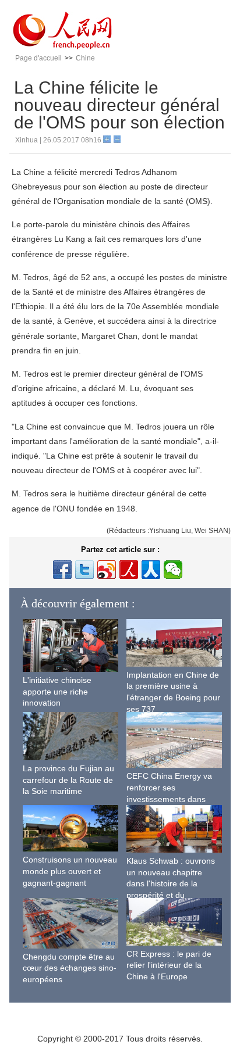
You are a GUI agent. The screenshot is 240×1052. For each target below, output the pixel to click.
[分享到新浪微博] (106, 569)
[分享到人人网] (151, 569)
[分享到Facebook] (62, 569)
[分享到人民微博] (128, 569)
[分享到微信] (173, 569)
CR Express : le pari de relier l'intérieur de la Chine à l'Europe (168, 965)
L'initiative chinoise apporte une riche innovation (57, 691)
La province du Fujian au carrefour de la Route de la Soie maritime (68, 780)
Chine (85, 58)
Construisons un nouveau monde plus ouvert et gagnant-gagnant (70, 871)
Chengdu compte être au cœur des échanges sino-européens (70, 968)
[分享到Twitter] (84, 569)
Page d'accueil (38, 58)
